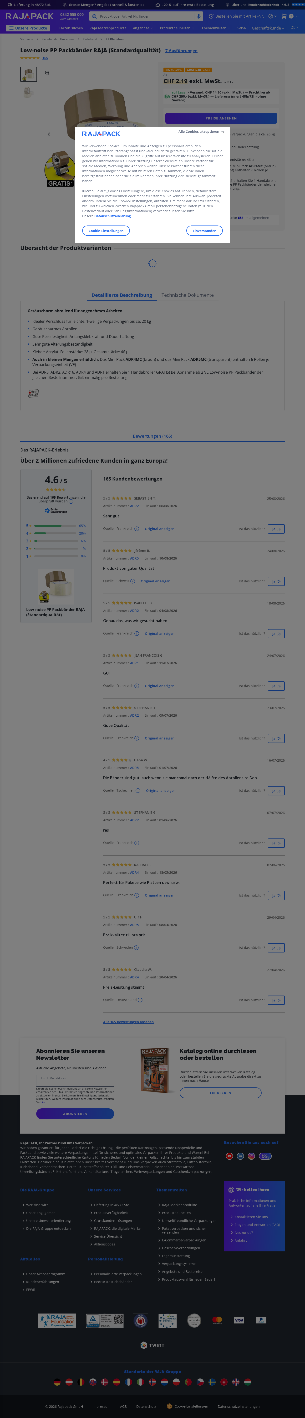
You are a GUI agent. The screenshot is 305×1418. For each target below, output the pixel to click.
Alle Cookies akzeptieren (198, 131)
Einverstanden (204, 230)
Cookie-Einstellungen (106, 230)
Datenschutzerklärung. (113, 215)
